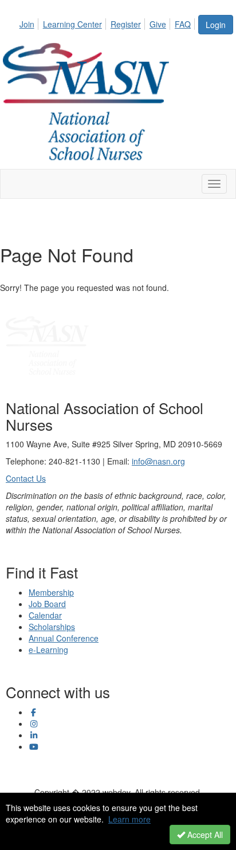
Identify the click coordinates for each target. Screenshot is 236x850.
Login (216, 24)
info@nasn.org (158, 461)
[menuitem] (30, 22)
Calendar (45, 615)
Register (126, 24)
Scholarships (52, 626)
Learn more (129, 819)
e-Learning (48, 649)
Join (26, 24)
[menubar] (108, 22)
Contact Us (26, 478)
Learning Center (72, 24)
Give (158, 24)
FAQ (183, 24)
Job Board (47, 603)
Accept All (204, 834)
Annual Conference (64, 638)
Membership (51, 592)
